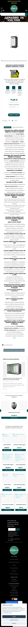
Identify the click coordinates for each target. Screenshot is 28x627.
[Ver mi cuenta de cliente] (2, 8)
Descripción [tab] (7, 127)
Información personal (14, 559)
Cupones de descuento (14, 573)
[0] (2, 11)
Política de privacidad (14, 592)
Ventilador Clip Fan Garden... (8, 504)
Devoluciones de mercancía (14, 562)
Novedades (14, 579)
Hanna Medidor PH (7, 444)
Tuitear (12, 120)
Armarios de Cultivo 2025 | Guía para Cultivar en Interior (12, 379)
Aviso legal (14, 587)
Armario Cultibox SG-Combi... (14, 412)
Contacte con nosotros (14, 595)
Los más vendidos (14, 580)
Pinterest (16, 120)
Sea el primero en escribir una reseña (14, 350)
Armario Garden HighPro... (8, 464)
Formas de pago (14, 590)
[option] (14, 410)
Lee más (5, 388)
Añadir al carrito (14, 114)
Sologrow (14, 589)
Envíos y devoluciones (14, 585)
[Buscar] (26, 14)
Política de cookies (14, 593)
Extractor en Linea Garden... (19, 484)
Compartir (9, 120)
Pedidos (14, 565)
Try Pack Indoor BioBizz (20, 464)
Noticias (14, 597)
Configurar (14, 623)
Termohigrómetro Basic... (21, 504)
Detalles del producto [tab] (17, 127)
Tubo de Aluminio (7, 484)
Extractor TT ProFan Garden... (19, 444)
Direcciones (14, 570)
